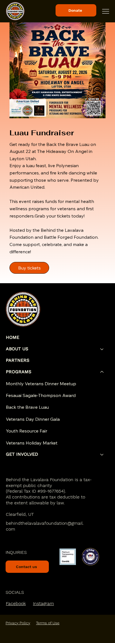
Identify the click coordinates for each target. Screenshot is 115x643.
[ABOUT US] (102, 349)
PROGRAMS (18, 371)
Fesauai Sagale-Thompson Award (41, 395)
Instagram (43, 603)
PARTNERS (17, 360)
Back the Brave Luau (27, 407)
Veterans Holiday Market (32, 443)
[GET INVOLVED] (102, 454)
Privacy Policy (18, 623)
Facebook (16, 603)
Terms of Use (47, 623)
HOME (12, 337)
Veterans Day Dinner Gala (33, 419)
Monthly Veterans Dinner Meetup (41, 383)
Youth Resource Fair (26, 431)
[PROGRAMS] (102, 372)
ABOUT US (17, 348)
